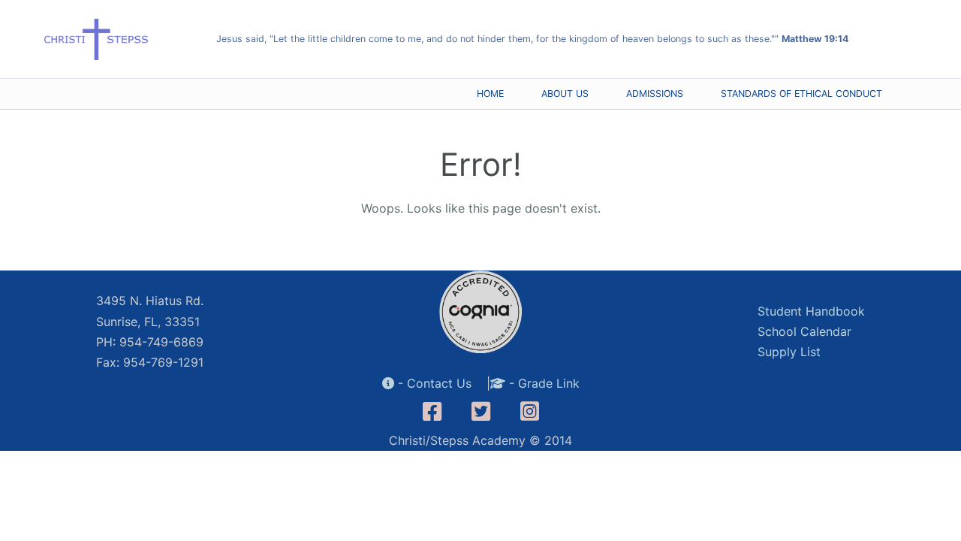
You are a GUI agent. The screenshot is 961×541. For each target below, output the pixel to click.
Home (490, 93)
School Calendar (804, 331)
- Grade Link (542, 383)
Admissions (654, 93)
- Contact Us (432, 383)
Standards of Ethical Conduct (801, 93)
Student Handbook (811, 311)
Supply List (789, 351)
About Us (565, 93)
